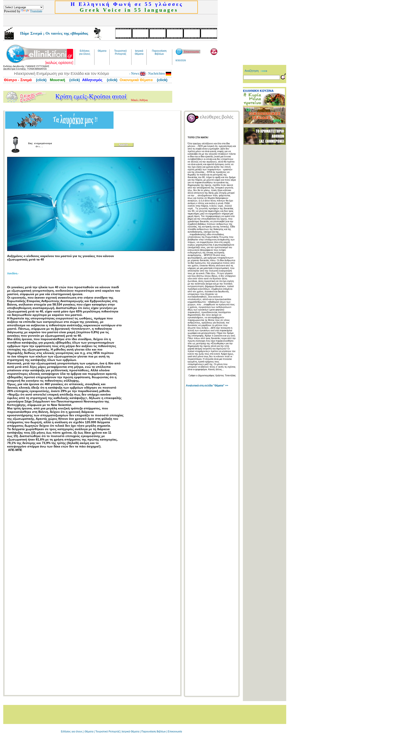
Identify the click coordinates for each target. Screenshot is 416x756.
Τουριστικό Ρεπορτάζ (107, 731)
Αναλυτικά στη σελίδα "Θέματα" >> (207, 385)
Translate (36, 11)
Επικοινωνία (175, 731)
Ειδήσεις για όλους (72, 731)
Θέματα (89, 731)
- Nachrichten (155, 73)
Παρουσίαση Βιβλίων (153, 731)
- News (134, 73)
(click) (41, 80)
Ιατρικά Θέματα (130, 731)
